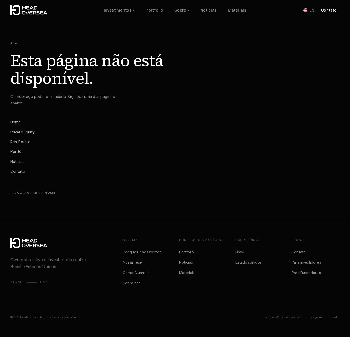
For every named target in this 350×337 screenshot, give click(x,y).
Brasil (239, 252)
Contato (329, 10)
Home (15, 122)
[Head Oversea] (28, 10)
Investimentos (119, 10)
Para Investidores (306, 262)
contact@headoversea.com (284, 317)
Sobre (181, 10)
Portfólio (154, 10)
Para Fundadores (306, 272)
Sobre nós (131, 283)
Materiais (237, 10)
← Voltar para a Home (33, 192)
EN (312, 10)
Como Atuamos (136, 272)
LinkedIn (334, 317)
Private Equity (22, 132)
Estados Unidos (248, 262)
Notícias (208, 10)
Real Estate (20, 141)
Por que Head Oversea (142, 252)
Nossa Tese (132, 262)
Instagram (315, 317)
